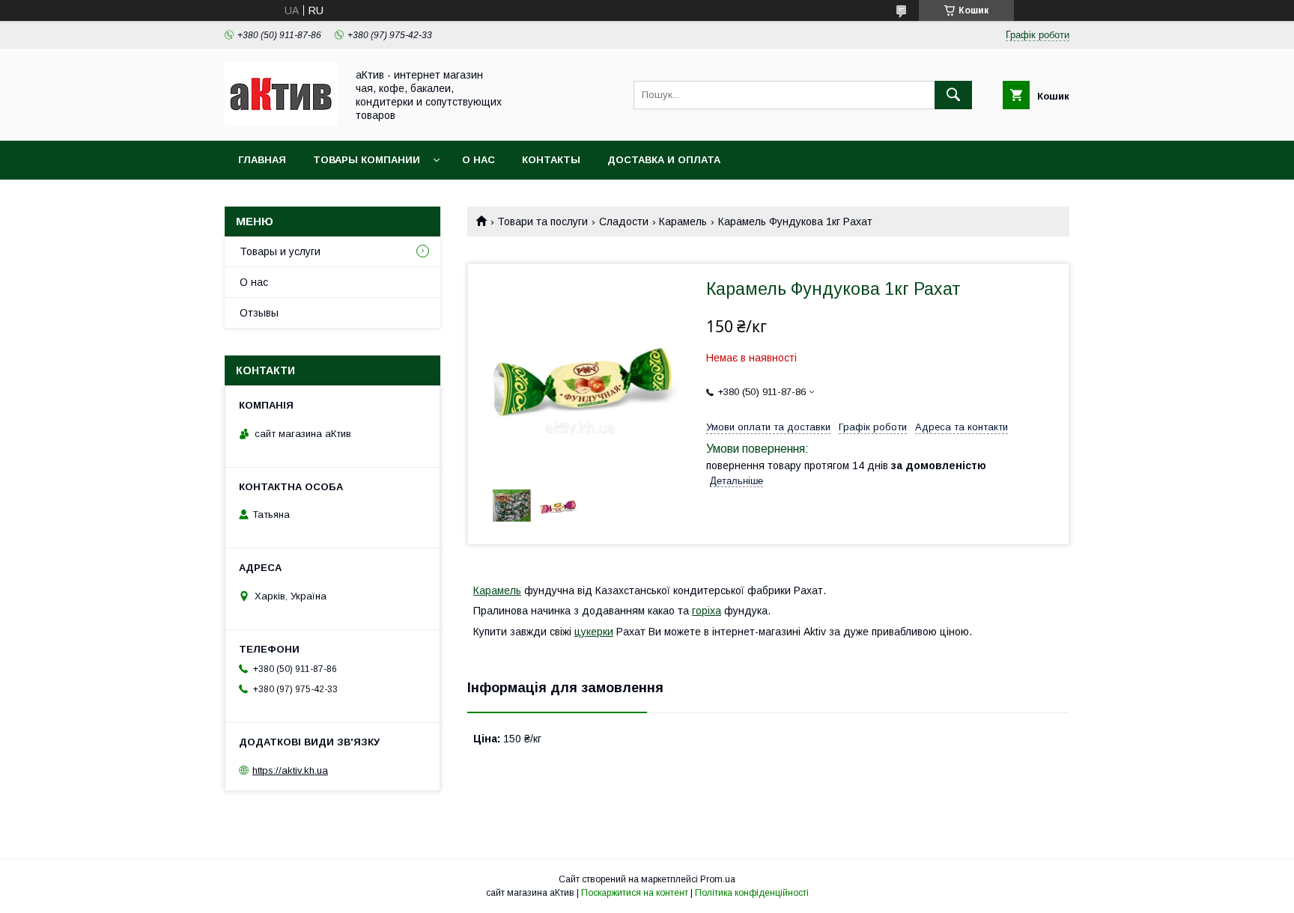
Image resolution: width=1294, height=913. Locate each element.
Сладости (623, 222)
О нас (478, 159)
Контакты (551, 159)
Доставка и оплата (663, 159)
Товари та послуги (542, 222)
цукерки (593, 632)
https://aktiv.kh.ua (290, 770)
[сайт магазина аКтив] (281, 121)
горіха (706, 611)
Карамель (683, 222)
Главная (262, 159)
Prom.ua (717, 879)
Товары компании (366, 159)
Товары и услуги (280, 251)
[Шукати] (953, 95)
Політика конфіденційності (752, 893)
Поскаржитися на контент (634, 893)
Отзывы (259, 313)
